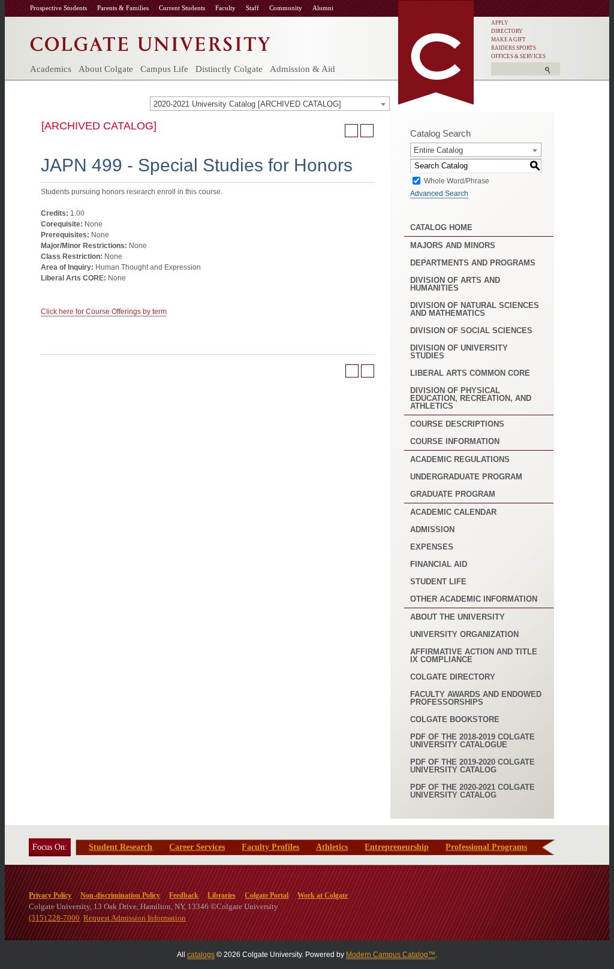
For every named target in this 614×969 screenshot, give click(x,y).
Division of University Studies (459, 351)
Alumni (322, 7)
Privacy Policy (50, 895)
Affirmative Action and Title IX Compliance (473, 655)
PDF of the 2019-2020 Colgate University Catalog (472, 765)
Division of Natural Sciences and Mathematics (474, 309)
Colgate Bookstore (454, 719)
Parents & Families (123, 7)
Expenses (431, 546)
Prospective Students (58, 7)
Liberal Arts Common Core (470, 373)
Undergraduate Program (466, 476)
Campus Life (164, 69)
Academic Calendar (453, 512)
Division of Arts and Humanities (455, 284)
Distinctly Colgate (229, 69)
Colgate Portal (266, 895)
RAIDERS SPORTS (513, 48)
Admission (432, 529)
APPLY (499, 23)
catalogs (201, 954)
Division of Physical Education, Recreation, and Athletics (470, 398)
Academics (50, 69)
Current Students (182, 7)
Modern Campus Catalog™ (390, 954)
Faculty (225, 7)
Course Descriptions (457, 423)
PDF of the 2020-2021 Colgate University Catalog (472, 791)
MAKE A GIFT (508, 40)
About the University (457, 616)
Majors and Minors (452, 245)
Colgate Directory (452, 676)
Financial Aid (438, 564)
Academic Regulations (460, 459)
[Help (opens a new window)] (367, 130)
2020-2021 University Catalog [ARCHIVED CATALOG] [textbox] (247, 103)
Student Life (438, 581)
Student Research (120, 847)
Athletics (332, 847)
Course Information (454, 441)
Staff (252, 7)
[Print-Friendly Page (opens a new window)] (351, 130)
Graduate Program (452, 494)
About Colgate (106, 69)
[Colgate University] (150, 41)
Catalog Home (441, 227)
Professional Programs (486, 847)
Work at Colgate (322, 895)
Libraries (221, 895)
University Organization (464, 634)
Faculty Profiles (270, 847)
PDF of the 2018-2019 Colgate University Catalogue (472, 740)
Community (285, 7)
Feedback (183, 895)
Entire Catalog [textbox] (438, 150)
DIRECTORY (507, 31)
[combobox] (270, 103)
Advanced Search (439, 193)
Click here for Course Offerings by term (104, 311)
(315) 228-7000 (54, 917)
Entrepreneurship (397, 847)
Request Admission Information (134, 917)
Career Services (197, 847)
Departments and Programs (472, 262)
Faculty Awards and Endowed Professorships (475, 698)
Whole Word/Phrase (456, 180)
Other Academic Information (473, 598)
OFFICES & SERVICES (518, 56)
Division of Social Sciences (471, 330)
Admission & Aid (302, 69)
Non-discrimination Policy (120, 895)
